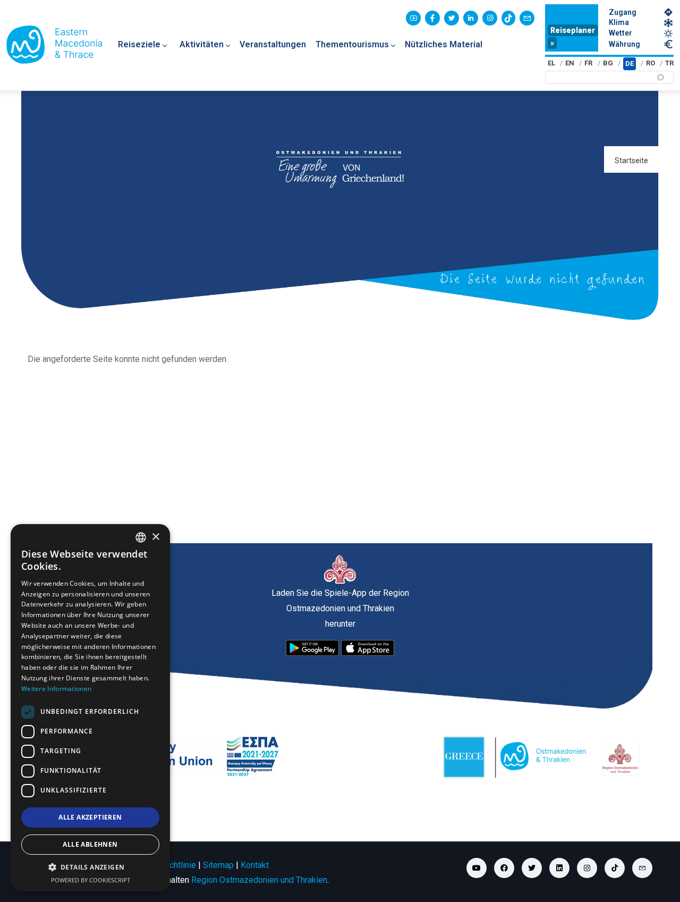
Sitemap (218, 865)
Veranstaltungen (273, 44)
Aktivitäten (202, 44)
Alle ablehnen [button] (90, 844)
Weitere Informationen (56, 688)
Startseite (631, 160)
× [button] (155, 537)
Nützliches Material (443, 44)
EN (569, 63)
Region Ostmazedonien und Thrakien (259, 880)
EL (551, 63)
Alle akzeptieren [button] (90, 817)
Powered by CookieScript (90, 880)
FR (588, 63)
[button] (90, 867)
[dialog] (90, 707)
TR (669, 63)
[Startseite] (54, 45)
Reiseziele (139, 44)
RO (650, 63)
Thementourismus (352, 44)
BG (608, 63)
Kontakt (255, 865)
